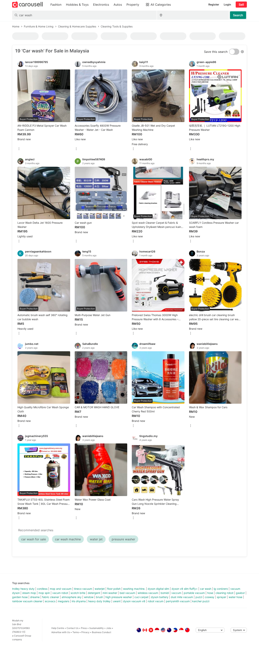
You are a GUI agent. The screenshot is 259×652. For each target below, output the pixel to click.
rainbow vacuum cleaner (27, 601)
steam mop (29, 592)
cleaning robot (224, 592)
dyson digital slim (158, 588)
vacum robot (60, 592)
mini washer (110, 592)
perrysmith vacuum (178, 601)
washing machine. (134, 588)
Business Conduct (101, 632)
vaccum (176, 592)
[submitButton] (238, 15)
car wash (205, 588)
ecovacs (50, 601)
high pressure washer (118, 597)
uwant (117, 601)
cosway (209, 597)
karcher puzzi (200, 601)
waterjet (100, 588)
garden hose (20, 597)
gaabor (240, 592)
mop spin (44, 592)
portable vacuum (194, 592)
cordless (42, 588)
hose (210, 592)
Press (84, 628)
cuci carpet (141, 597)
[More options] (18, 149)
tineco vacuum (83, 588)
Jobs (108, 628)
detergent (94, 592)
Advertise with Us (60, 632)
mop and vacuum (60, 588)
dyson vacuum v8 (134, 601)
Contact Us (72, 628)
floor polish (114, 588)
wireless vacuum (148, 592)
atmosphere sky (72, 597)
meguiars (63, 601)
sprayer (221, 597)
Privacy (85, 632)
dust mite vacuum (182, 597)
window (88, 597)
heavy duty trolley (99, 601)
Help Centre (57, 628)
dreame (35, 597)
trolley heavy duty (23, 588)
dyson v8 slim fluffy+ (185, 588)
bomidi (165, 592)
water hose (235, 597)
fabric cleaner (50, 597)
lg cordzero (221, 588)
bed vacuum (127, 592)
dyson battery (159, 597)
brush (99, 597)
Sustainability (96, 628)
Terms (75, 632)
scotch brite (78, 592)
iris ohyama (79, 601)
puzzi (198, 597)
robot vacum (155, 601)
